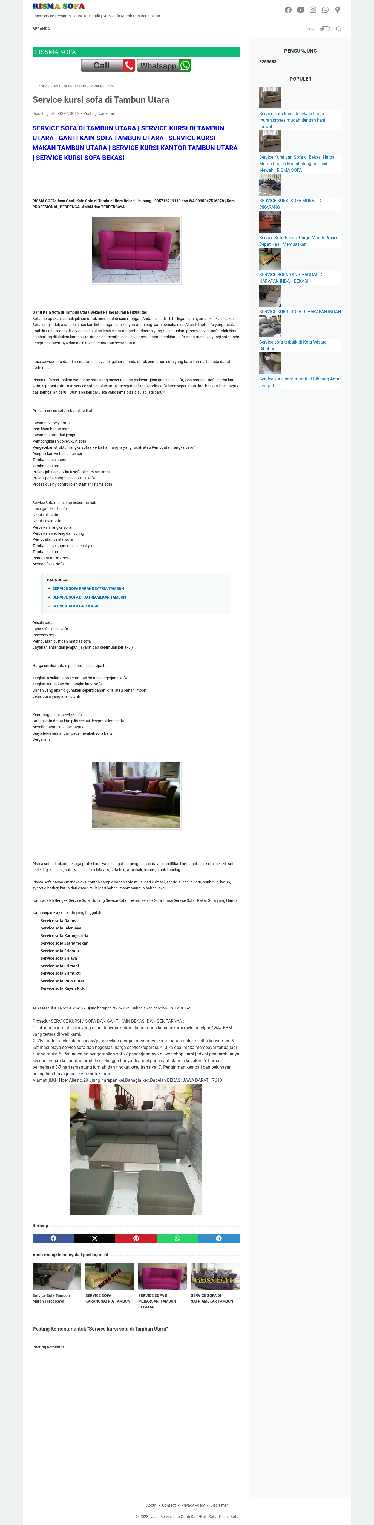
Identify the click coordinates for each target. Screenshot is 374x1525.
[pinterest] (136, 1238)
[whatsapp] (325, 10)
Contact (169, 1505)
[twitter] (94, 1238)
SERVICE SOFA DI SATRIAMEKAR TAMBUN (89, 597)
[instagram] (313, 10)
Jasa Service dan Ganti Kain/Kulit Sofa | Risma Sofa (194, 1516)
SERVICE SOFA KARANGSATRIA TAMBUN (88, 588)
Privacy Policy (193, 1505)
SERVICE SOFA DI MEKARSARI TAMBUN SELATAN (157, 1301)
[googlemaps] (337, 10)
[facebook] (288, 10)
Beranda (41, 29)
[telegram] (219, 1238)
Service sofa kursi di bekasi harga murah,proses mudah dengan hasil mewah (292, 120)
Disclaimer (219, 1505)
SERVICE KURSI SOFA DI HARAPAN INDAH (300, 311)
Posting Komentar (99, 113)
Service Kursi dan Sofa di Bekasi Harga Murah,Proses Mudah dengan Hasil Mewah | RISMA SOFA (297, 163)
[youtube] (300, 10)
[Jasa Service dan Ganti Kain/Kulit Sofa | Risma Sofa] (63, 6)
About (151, 1505)
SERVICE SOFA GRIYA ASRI (76, 606)
